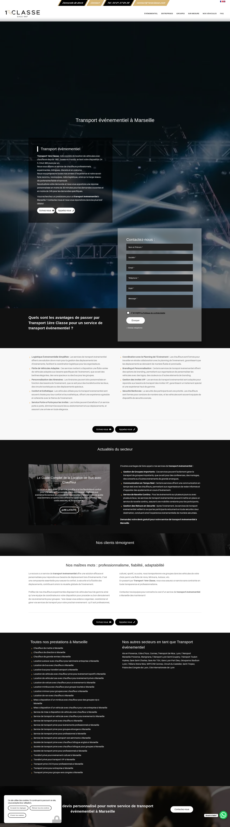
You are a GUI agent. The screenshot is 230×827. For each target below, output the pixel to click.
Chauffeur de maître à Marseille (48, 648)
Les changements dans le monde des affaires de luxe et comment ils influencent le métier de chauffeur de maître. (69, 480)
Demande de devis (73, 3)
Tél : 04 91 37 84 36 (118, 3)
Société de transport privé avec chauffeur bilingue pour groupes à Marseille (69, 746)
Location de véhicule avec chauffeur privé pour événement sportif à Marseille (70, 674)
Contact (95, 3)
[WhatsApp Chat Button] (223, 815)
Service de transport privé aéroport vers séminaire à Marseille (62, 738)
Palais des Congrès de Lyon (135, 667)
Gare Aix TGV (154, 660)
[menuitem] (73, 3)
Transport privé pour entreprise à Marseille (53, 768)
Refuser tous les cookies (40, 808)
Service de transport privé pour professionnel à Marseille (60, 734)
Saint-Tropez (188, 664)
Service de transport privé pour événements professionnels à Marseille (66, 725)
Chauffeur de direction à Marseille (49, 652)
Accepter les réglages (18, 808)
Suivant (104, 495)
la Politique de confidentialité (153, 313)
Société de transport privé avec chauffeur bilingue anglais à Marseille (66, 742)
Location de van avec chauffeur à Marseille (54, 695)
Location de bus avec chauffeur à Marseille (54, 665)
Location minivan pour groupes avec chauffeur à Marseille (61, 691)
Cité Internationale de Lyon (161, 667)
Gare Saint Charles (138, 660)
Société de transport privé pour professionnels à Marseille (60, 751)
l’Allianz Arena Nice (137, 664)
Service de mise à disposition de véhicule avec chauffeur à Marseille (65, 712)
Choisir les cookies (17, 815)
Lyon (178, 653)
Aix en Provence (129, 653)
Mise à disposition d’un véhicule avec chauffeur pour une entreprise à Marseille (70, 708)
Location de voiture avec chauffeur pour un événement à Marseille (64, 682)
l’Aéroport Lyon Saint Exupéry (166, 657)
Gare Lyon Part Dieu (170, 660)
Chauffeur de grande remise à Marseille (52, 656)
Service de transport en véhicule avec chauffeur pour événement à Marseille (69, 716)
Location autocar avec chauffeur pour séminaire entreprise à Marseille (66, 661)
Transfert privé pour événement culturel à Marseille (57, 755)
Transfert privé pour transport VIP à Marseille (54, 759)
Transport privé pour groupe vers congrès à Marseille (58, 772)
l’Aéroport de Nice (166, 653)
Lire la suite (69, 512)
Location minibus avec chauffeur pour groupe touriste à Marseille (64, 687)
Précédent (34, 495)
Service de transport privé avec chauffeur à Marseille (58, 721)
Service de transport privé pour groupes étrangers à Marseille (62, 729)
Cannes (153, 653)
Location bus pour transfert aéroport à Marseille (56, 670)
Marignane (146, 657)
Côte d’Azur (143, 653)
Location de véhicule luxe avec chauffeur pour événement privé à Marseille (69, 678)
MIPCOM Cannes (155, 664)
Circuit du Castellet (173, 664)
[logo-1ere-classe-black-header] (115, 13)
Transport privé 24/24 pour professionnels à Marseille (58, 764)
